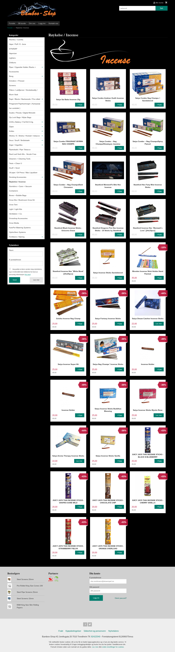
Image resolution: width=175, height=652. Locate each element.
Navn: (11, 250)
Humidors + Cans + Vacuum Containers (20, 188)
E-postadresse (95, 578)
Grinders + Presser (16, 81)
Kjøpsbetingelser (73, 631)
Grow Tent (13, 205)
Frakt (60, 631)
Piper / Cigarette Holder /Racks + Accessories (22, 69)
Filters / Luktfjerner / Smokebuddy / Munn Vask (23, 92)
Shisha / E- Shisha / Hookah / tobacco (24, 136)
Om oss (32, 23)
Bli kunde (22, 23)
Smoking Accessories (17, 177)
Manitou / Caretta (16, 40)
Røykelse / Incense (17, 182)
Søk (161, 8)
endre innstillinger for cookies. (113, 647)
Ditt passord (94, 587)
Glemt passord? (121, 598)
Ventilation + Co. (15, 214)
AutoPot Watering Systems (20, 228)
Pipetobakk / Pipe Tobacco (19, 150)
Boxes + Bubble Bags (17, 195)
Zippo (11, 127)
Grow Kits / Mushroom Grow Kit (22, 200)
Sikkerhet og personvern (95, 631)
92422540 (95, 637)
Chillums (12, 63)
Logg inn (41, 23)
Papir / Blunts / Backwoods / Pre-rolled (24, 99)
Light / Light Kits (15, 209)
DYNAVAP (13, 49)
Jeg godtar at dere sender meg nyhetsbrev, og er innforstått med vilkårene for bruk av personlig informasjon (25, 271)
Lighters (12, 58)
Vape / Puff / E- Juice (17, 44)
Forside (12, 23)
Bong (11, 76)
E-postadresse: (15, 260)
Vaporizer (13, 53)
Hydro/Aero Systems (17, 232)
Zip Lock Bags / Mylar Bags (20, 117)
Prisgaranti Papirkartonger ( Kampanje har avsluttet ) (24, 106)
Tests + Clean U (15, 163)
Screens (12, 85)
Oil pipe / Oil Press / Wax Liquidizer (23, 173)
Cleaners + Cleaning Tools (19, 159)
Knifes (11, 131)
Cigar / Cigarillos (15, 145)
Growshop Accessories (18, 218)
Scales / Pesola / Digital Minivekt (22, 113)
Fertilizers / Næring (16, 237)
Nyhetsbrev (113, 631)
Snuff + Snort (14, 168)
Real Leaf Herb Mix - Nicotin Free (22, 154)
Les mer (36, 280)
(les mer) (28, 274)
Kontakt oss (53, 23)
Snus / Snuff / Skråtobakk (19, 140)
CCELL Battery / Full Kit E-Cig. (21, 122)
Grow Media (14, 223)
